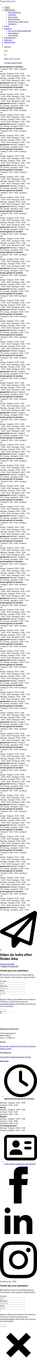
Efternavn (4, 986)
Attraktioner (24, 1046)
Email (2, 991)
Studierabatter (10, 38)
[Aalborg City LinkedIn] (18, 1240)
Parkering (8, 40)
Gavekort (8, 28)
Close (7, 7)
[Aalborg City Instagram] (18, 1278)
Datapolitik (4, 1057)
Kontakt (28, 1057)
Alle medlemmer (12, 1046)
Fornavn (3, 981)
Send (3, 1010)
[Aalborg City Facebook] (18, 1203)
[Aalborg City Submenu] (16, 10)
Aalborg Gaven (6, 1049)
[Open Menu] (1, 4)
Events (6, 26)
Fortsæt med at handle (13, 63)
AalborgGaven (9, 42)
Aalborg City (9, 10)
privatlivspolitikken (7, 1004)
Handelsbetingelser (17, 1057)
